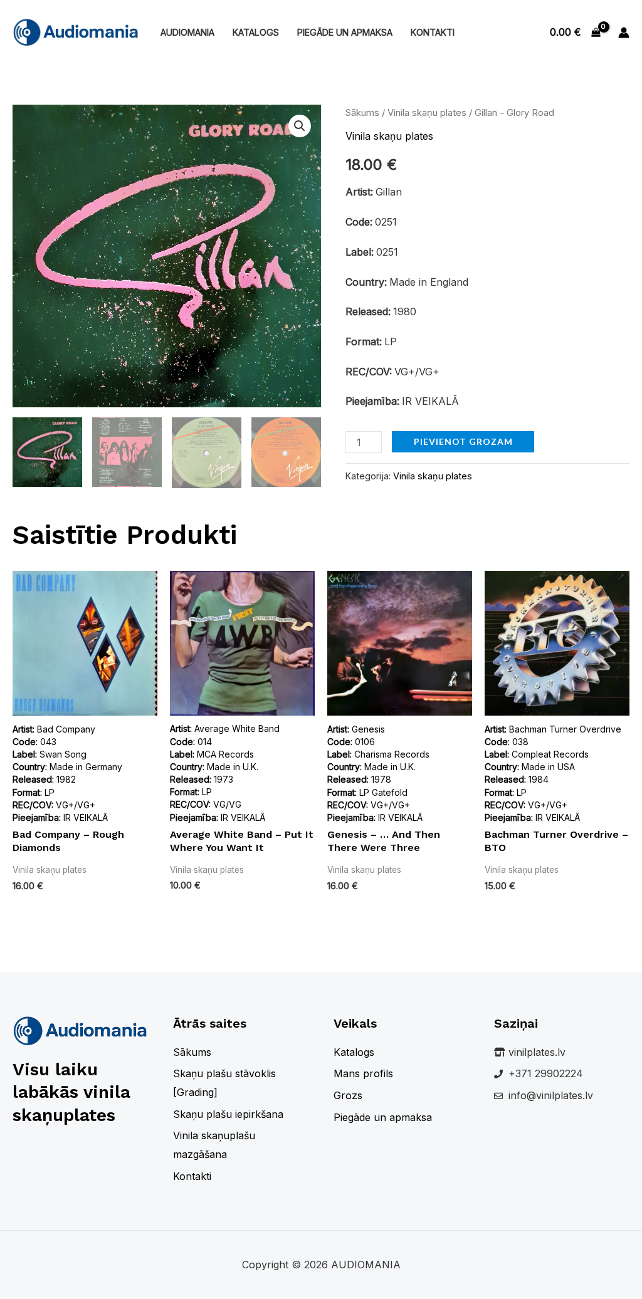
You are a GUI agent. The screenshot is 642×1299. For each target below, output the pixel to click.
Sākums (362, 112)
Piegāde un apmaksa (344, 32)
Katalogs (256, 32)
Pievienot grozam (463, 441)
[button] (299, 126)
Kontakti (433, 32)
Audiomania (187, 32)
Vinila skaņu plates (426, 112)
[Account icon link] (623, 32)
